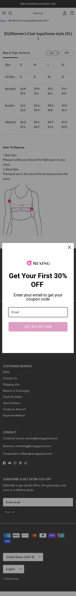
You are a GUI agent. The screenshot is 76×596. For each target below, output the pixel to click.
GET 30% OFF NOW (38, 326)
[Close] (69, 247)
